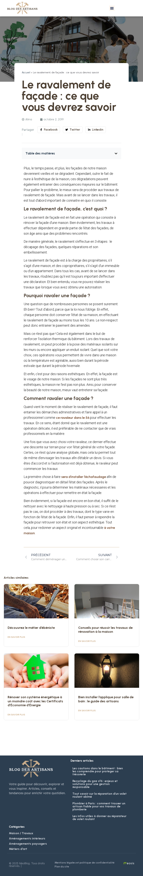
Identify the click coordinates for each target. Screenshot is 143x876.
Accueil (26, 72)
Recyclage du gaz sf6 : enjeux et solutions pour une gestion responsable (95, 784)
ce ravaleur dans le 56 (72, 418)
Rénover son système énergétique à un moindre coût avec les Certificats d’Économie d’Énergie (35, 701)
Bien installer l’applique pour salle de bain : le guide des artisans (106, 699)
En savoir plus (16, 637)
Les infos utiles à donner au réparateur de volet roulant (99, 817)
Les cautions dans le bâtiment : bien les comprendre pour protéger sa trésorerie (97, 771)
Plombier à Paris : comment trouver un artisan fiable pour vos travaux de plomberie (98, 806)
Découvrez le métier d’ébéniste (31, 628)
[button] (112, 8)
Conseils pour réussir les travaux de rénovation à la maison (105, 630)
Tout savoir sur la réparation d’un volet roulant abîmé (99, 795)
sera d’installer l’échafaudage (83, 477)
